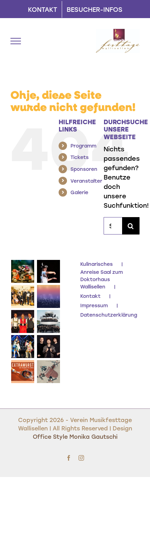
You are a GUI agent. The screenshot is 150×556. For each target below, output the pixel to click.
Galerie (79, 192)
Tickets (79, 157)
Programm (83, 145)
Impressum (94, 305)
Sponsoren (83, 169)
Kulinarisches (96, 264)
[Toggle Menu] (15, 41)
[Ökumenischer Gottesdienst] (48, 296)
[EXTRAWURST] (22, 371)
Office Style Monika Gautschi (75, 436)
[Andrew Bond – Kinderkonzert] (48, 271)
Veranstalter (86, 180)
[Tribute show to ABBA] (22, 346)
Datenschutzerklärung (108, 314)
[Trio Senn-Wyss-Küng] (22, 321)
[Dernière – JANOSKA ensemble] (48, 371)
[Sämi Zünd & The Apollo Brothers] (22, 296)
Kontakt (90, 296)
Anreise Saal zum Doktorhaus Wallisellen (101, 279)
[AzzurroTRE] (22, 271)
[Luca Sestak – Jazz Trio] (48, 346)
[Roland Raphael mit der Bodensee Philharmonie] (48, 321)
